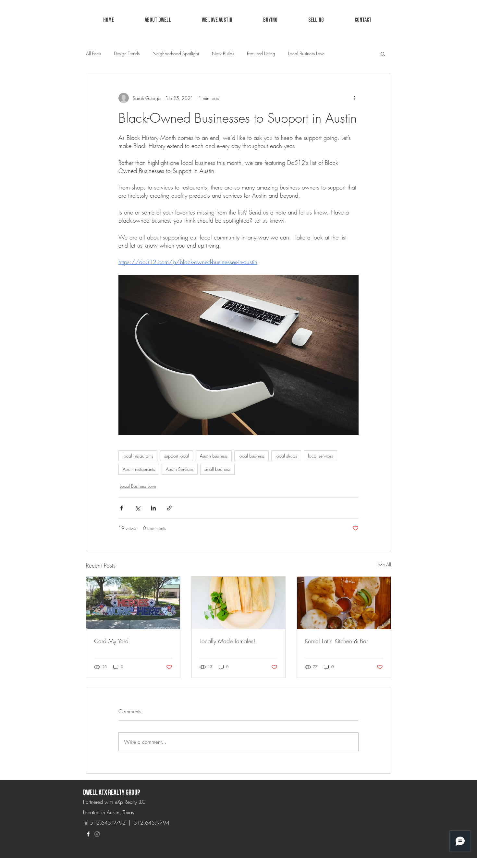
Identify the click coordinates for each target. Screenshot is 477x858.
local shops (286, 456)
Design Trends (127, 53)
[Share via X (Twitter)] (137, 508)
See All (384, 564)
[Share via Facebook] (121, 508)
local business (251, 456)
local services (320, 456)
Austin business (213, 456)
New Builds (223, 53)
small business (217, 469)
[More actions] (355, 98)
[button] (217, 20)
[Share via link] (169, 508)
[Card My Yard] (133, 603)
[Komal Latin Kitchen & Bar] (344, 603)
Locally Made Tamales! (227, 641)
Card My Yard (111, 641)
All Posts (93, 53)
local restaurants (138, 456)
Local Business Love (306, 53)
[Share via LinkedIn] (153, 508)
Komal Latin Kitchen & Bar (336, 641)
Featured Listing (261, 53)
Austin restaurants (139, 469)
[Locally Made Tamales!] (239, 603)
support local (176, 456)
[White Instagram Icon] (97, 834)
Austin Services (179, 469)
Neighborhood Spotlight (176, 53)
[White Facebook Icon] (88, 834)
